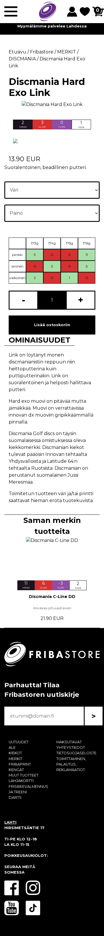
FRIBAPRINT (20, 764)
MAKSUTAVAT (69, 742)
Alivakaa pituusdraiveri (52, 608)
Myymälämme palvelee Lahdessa (52, 26)
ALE (12, 747)
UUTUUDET (19, 742)
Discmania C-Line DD (52, 596)
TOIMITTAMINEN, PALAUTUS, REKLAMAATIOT (71, 764)
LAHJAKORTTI (21, 781)
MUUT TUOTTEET (23, 775)
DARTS (15, 797)
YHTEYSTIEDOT (70, 747)
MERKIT (15, 759)
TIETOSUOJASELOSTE (76, 753)
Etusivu (17, 52)
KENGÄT (16, 770)
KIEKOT (15, 753)
